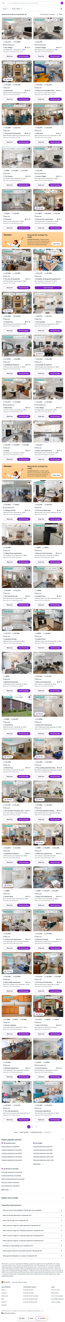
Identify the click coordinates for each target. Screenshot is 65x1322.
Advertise (4, 1302)
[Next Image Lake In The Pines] (60, 1006)
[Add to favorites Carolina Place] (60, 611)
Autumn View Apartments (44, 219)
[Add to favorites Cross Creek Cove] (60, 1040)
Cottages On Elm (10, 510)
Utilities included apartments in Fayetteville (13, 1179)
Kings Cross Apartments (44, 896)
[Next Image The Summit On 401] (28, 577)
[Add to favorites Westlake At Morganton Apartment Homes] (60, 251)
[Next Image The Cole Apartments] (28, 1091)
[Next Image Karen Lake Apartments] (60, 431)
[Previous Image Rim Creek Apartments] (36, 662)
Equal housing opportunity (9, 1313)
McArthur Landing (42, 939)
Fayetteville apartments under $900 (42, 1153)
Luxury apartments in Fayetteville (10, 1185)
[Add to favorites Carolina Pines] (60, 568)
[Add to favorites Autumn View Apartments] (60, 191)
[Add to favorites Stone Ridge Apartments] (29, 954)
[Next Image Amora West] (28, 877)
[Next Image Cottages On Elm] (28, 491)
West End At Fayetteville (13, 133)
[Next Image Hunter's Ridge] (60, 28)
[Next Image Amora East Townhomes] (60, 705)
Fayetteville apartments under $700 (42, 1146)
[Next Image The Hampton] (60, 302)
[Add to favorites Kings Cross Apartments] (60, 868)
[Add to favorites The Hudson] (29, 148)
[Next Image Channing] (28, 200)
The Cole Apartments (11, 1111)
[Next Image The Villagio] (28, 28)
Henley (7, 450)
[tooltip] (8, 45)
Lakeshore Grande (11, 639)
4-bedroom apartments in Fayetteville (11, 1160)
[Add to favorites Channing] (29, 191)
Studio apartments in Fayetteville (10, 1146)
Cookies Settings (55, 1302)
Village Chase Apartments (13, 553)
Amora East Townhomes (44, 725)
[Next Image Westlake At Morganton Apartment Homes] (60, 259)
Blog (2, 1299)
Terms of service (55, 1290)
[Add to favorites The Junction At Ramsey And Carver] (29, 782)
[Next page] (61, 1126)
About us (3, 1290)
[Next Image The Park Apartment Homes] (60, 791)
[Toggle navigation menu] (3, 3)
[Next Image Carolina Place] (60, 619)
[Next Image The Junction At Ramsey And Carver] (28, 791)
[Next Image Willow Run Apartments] (60, 834)
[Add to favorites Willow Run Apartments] (60, 825)
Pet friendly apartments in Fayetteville (11, 1172)
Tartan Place (9, 768)
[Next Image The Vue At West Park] (60, 491)
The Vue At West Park (43, 510)
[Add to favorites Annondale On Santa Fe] (60, 337)
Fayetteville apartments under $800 (42, 1150)
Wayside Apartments (12, 1068)
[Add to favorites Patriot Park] (29, 62)
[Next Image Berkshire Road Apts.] (28, 662)
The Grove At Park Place (44, 982)
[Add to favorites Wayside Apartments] (29, 1040)
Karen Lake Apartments (44, 450)
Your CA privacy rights (57, 1296)
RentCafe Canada (28, 1290)
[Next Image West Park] (60, 114)
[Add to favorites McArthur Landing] (60, 911)
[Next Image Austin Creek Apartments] (28, 920)
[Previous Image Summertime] (4, 705)
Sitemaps (3, 1305)
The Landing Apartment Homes (46, 768)
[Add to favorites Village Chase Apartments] (29, 525)
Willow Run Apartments (44, 853)
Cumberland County (36, 1132)
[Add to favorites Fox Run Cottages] (29, 997)
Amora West (9, 896)
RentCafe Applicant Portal (30, 1299)
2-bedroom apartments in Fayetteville (11, 1153)
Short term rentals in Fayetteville (10, 1182)
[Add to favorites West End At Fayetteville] (29, 105)
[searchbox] (35, 3)
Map (23, 1318)
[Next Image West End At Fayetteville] (28, 114)
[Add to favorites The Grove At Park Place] (60, 954)
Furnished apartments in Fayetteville (11, 1175)
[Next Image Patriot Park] (28, 71)
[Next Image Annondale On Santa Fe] (60, 345)
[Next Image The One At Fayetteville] (28, 259)
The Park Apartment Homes (45, 810)
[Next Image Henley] (28, 431)
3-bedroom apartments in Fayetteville (11, 1156)
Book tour (10, 56)
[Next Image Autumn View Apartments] (60, 200)
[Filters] (61, 8)
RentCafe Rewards (28, 1293)
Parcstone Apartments (43, 1111)
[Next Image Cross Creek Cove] (60, 1048)
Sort (60, 14)
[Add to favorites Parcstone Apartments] (60, 1083)
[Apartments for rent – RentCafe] (5, 1282)
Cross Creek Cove (41, 1068)
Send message (23, 56)
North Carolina (24, 1132)
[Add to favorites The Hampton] (60, 294)
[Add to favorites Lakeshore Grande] (29, 611)
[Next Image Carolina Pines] (60, 577)
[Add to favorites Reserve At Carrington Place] (60, 62)
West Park (39, 133)
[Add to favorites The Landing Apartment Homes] (60, 740)
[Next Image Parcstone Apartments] (60, 1091)
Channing (8, 219)
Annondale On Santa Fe (44, 365)
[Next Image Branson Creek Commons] (60, 534)
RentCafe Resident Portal (30, 1302)
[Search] (62, 3)
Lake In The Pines (42, 1025)
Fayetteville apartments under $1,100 (43, 1160)
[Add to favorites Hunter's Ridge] (60, 19)
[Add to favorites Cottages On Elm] (29, 482)
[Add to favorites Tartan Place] (29, 740)
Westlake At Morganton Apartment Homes (50, 279)
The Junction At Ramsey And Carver (16, 810)
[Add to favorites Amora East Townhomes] (60, 697)
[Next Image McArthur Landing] (60, 920)
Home (16, 1132)
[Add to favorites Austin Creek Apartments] (29, 911)
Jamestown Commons (12, 853)
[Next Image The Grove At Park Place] (60, 963)
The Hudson (9, 176)
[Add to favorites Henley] (29, 422)
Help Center (4, 1296)
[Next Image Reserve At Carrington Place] (60, 71)
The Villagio (8, 47)
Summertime (9, 725)
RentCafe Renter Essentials (30, 1296)
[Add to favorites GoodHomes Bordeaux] (29, 337)
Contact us (4, 1293)
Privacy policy (54, 1293)
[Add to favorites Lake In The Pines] (60, 997)
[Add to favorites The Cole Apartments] (29, 1083)
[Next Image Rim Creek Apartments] (60, 662)
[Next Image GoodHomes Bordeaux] (28, 345)
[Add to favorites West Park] (60, 105)
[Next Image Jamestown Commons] (28, 834)
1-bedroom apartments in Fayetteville (11, 1150)
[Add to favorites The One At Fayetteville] (29, 251)
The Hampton (40, 322)
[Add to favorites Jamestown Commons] (29, 825)
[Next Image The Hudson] (28, 157)
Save (31, 1318)
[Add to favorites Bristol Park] (29, 379)
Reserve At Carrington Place (45, 90)
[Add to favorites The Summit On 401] (29, 568)
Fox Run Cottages (10, 1025)
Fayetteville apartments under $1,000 (43, 1156)
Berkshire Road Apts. (11, 682)
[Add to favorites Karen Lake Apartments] (60, 422)
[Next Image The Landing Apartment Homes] (60, 748)
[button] (17, 28)
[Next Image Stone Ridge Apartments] (28, 963)
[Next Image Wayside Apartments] (28, 1048)
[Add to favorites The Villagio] (29, 19)
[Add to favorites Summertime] (29, 697)
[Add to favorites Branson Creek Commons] (60, 525)
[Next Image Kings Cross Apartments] (60, 877)
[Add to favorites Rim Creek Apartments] (60, 654)
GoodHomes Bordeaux (12, 365)
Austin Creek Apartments (13, 939)
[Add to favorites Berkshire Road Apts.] (29, 654)
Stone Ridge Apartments (13, 982)
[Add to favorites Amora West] (29, 868)
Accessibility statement (57, 1299)
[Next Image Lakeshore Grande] (28, 619)
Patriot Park (9, 90)
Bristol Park (8, 407)
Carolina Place (41, 639)
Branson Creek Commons (44, 553)
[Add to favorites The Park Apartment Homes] (60, 782)
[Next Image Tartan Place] (28, 748)
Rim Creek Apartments (43, 682)
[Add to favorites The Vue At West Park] (60, 482)
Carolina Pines (41, 596)
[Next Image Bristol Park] (28, 388)
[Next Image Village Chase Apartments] (28, 534)
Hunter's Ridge (41, 47)
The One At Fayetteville (12, 279)
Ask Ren (42, 1318)
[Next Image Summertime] (28, 705)
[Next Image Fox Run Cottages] (28, 1006)
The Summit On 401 (11, 596)
